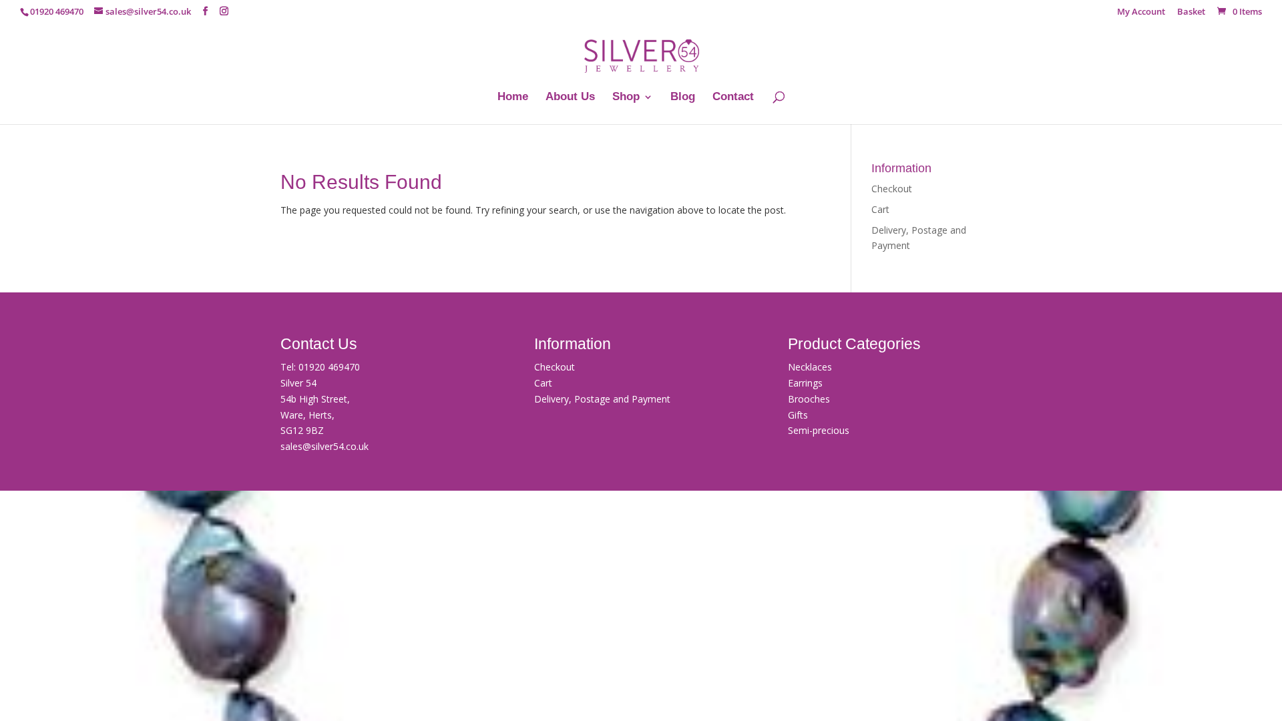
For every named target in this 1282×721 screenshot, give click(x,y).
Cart (880, 209)
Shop (626, 97)
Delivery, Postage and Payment (602, 399)
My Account (1141, 12)
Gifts (798, 415)
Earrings (805, 383)
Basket (1191, 12)
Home (512, 97)
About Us (570, 97)
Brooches (809, 399)
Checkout (891, 188)
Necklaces (810, 366)
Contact (733, 97)
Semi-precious (818, 430)
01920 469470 (329, 366)
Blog (682, 97)
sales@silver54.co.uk (324, 446)
